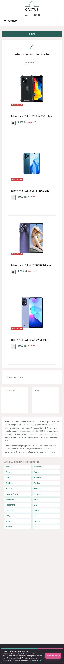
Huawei (9, 488)
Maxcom (37, 494)
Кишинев (36, 15)
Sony (8, 516)
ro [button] (26, 15)
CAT (36, 527)
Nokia (36, 510)
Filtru (32, 33)
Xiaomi (8, 467)
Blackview (10, 499)
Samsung (38, 467)
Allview (9, 527)
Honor (36, 488)
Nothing (9, 521)
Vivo (36, 499)
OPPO (8, 477)
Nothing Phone (12, 494)
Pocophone (10, 505)
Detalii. (40, 660)
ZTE (35, 505)
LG (35, 516)
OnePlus (9, 483)
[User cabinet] (56, 21)
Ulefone (37, 521)
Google (9, 472)
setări (34, 660)
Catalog (12, 21)
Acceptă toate (53, 655)
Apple (36, 472)
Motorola (37, 477)
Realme (37, 483)
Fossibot (9, 510)
